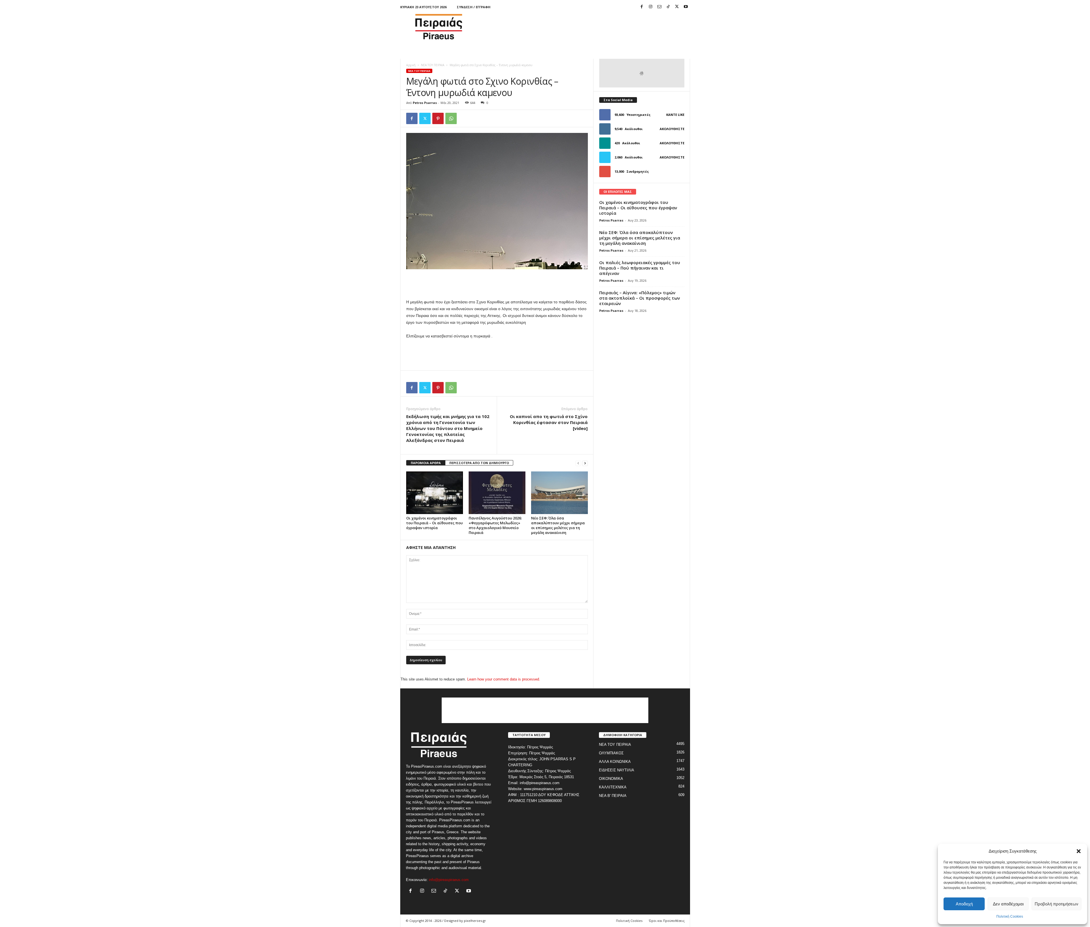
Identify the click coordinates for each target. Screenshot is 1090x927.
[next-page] (585, 463)
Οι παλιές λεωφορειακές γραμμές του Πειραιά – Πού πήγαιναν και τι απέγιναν (639, 268)
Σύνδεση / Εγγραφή (474, 7)
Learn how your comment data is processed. (503, 679)
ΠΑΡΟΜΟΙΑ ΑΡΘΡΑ (426, 463)
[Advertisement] (586, 26)
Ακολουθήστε (672, 129)
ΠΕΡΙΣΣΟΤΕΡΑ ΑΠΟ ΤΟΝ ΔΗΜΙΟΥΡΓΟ (479, 463)
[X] (677, 7)
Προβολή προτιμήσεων (1056, 903)
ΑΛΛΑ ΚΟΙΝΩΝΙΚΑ (615, 761)
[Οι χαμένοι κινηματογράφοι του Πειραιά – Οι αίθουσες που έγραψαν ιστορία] (434, 492)
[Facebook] (641, 7)
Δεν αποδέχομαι (1008, 903)
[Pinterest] (438, 118)
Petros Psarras (425, 103)
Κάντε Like (675, 114)
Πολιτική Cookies (1009, 916)
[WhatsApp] (451, 118)
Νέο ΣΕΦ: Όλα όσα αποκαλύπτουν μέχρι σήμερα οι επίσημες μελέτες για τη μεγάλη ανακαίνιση (558, 525)
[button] (1078, 851)
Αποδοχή (964, 903)
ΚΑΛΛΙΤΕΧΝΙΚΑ (612, 787)
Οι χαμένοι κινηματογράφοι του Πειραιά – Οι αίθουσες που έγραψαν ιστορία (434, 522)
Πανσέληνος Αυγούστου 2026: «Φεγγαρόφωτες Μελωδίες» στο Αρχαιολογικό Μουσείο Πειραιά (495, 525)
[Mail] (659, 7)
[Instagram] (650, 7)
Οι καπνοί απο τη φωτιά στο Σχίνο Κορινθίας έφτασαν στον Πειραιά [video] (549, 422)
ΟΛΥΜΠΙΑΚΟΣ (611, 753)
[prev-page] (578, 463)
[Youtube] (685, 7)
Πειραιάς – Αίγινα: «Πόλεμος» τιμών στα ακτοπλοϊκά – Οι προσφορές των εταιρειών (639, 298)
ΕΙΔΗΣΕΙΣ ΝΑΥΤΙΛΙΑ (616, 770)
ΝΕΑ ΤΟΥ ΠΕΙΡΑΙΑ (432, 65)
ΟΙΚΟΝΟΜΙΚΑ (611, 778)
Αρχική (411, 65)
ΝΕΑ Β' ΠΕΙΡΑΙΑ (612, 796)
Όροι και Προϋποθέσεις (667, 920)
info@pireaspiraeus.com (449, 880)
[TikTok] (668, 7)
